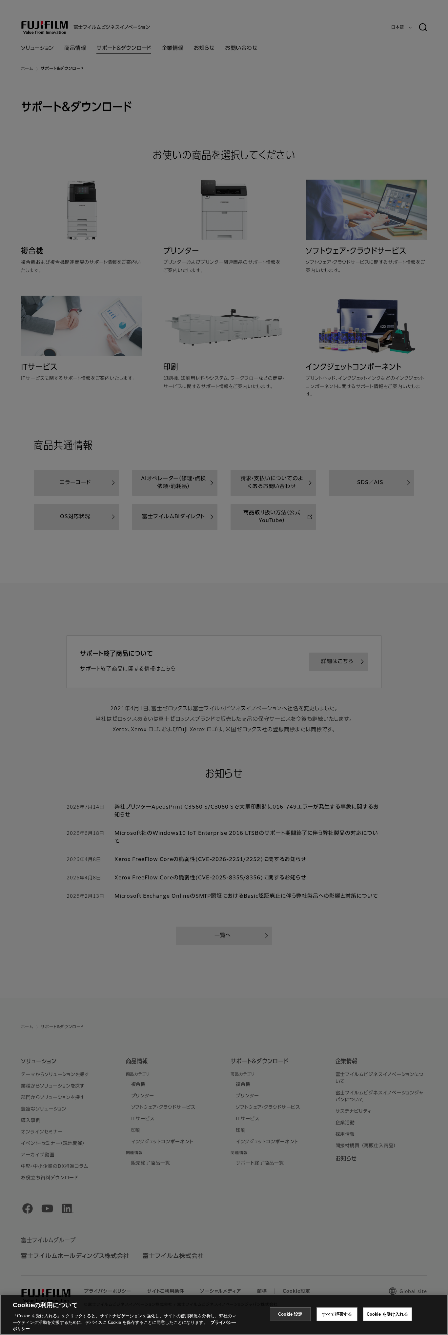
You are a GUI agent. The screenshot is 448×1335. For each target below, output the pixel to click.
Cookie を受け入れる (387, 1314)
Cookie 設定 (290, 1314)
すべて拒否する (337, 1314)
